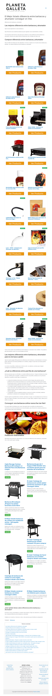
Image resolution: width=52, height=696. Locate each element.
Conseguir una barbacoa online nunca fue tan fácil (16, 632)
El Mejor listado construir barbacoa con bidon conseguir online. (14, 593)
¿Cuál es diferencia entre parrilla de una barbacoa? (16, 630)
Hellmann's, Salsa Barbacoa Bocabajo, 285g (35, 67)
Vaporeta (10, 666)
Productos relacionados (10, 633)
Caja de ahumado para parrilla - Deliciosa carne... (36, 248)
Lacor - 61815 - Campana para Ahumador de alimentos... (14, 248)
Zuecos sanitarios (10, 669)
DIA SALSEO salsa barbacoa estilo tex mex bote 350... (15, 188)
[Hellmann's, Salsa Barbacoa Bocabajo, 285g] (37, 56)
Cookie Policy (10, 665)
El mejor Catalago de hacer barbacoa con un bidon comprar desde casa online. (37, 556)
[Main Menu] (46, 8)
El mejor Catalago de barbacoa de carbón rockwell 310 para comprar (36, 541)
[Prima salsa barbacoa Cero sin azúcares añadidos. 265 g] (14, 117)
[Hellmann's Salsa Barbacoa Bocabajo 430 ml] (14, 87)
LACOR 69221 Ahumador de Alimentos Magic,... (13, 218)
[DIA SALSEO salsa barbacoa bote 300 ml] (14, 56)
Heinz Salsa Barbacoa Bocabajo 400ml (36, 97)
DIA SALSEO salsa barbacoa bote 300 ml (14, 67)
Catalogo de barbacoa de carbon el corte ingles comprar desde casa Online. (15, 577)
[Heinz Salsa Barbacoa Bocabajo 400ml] (37, 87)
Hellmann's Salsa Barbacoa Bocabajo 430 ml (13, 97)
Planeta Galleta (36, 691)
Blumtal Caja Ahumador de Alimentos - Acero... (35, 278)
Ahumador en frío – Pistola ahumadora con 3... (13, 278)
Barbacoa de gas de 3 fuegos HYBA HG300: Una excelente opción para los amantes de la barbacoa (36, 466)
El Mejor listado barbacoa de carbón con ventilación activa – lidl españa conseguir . (14, 521)
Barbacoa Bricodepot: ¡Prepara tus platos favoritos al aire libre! (12, 503)
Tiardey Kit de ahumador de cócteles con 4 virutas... (35, 309)
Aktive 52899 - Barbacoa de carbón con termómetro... (35, 127)
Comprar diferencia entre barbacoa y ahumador (15, 627)
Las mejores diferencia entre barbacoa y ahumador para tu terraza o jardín (21, 629)
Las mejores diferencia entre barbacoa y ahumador (16, 626)
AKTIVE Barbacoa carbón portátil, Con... (15, 158)
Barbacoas (12, 620)
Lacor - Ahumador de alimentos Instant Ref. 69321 (14, 309)
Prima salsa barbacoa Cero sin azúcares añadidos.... (14, 127)
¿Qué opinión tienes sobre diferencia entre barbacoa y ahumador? (19, 652)
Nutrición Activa (9, 668)
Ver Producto (15, 73)
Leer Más (8, 477)
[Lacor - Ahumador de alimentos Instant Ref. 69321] (14, 298)
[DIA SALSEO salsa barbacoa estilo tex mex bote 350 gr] (14, 177)
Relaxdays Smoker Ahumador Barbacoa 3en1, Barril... (14, 339)
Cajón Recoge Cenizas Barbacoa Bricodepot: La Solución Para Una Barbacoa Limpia (15, 466)
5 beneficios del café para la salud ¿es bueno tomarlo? (43, 670)
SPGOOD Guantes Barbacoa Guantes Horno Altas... (35, 188)
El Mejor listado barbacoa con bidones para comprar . (37, 592)
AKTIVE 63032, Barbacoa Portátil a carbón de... (37, 158)
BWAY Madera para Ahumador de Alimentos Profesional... (37, 218)
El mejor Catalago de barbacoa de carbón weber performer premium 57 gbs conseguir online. (36, 483)
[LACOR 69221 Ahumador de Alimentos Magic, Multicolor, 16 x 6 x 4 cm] (14, 207)
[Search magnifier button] (30, 419)
